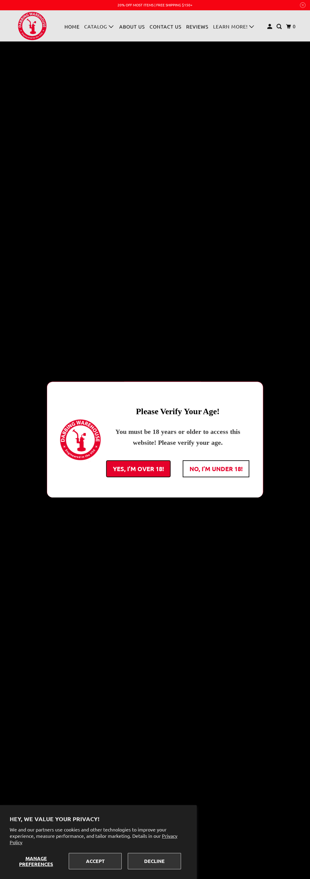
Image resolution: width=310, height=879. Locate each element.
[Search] (279, 26)
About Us (132, 26)
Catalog (96, 26)
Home (72, 26)
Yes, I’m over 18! (138, 468)
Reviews (197, 26)
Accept (95, 861)
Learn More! (231, 26)
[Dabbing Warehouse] (32, 25)
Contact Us (166, 26)
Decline (154, 861)
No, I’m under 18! (216, 468)
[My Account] (270, 26)
